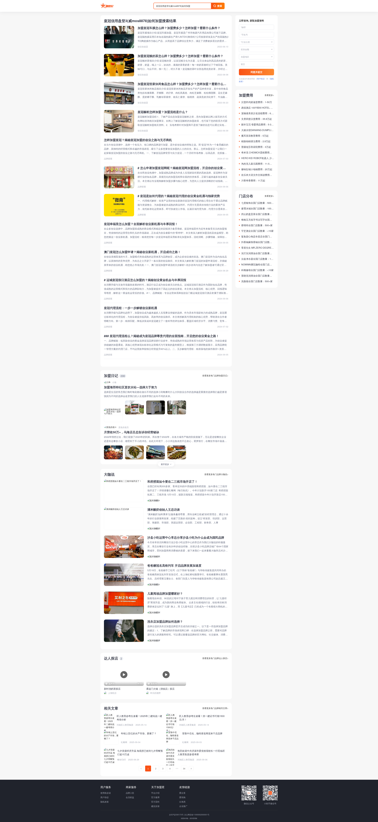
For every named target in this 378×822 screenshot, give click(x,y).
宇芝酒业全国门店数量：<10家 (257, 231)
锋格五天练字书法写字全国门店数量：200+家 (256, 219)
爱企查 (182, 793)
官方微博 (155, 797)
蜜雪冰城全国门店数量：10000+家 (257, 208)
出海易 (182, 802)
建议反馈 (155, 806)
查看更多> (269, 95)
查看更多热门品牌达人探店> (215, 658)
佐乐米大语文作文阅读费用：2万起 (257, 175)
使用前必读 (105, 793)
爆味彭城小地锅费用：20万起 (256, 169)
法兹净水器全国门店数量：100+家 (257, 259)
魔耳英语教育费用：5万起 (255, 135)
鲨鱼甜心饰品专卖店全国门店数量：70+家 (256, 236)
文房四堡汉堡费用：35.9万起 (256, 119)
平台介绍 (155, 793)
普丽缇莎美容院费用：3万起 (256, 147)
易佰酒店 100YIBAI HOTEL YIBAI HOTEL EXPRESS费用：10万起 (257, 107)
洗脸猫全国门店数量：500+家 (257, 281)
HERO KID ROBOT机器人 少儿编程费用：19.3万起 (257, 158)
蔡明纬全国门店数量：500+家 (257, 225)
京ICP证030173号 (176, 814)
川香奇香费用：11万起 (253, 180)
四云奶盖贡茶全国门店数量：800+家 (257, 214)
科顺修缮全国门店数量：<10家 (257, 270)
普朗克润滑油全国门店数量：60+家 (257, 275)
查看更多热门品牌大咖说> (216, 474)
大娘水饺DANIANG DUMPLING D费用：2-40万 (257, 130)
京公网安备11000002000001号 (196, 814)
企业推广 (183, 806)
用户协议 (104, 797)
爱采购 (182, 797)
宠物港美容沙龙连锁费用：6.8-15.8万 (257, 113)
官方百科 (155, 802)
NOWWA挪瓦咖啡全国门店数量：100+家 (256, 264)
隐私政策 (104, 802)
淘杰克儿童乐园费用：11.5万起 (256, 163)
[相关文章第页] (141, 768)
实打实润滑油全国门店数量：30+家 (257, 253)
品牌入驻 (130, 793)
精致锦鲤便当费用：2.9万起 (256, 141)
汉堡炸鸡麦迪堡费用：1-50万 (256, 102)
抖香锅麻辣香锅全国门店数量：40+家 (255, 242)
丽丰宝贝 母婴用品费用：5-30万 (257, 124)
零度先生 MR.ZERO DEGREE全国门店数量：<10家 (257, 247)
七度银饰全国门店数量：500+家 (256, 203)
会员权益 (130, 797)
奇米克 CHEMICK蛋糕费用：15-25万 (257, 152)
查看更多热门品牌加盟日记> (215, 375)
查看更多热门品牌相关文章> (215, 708)
